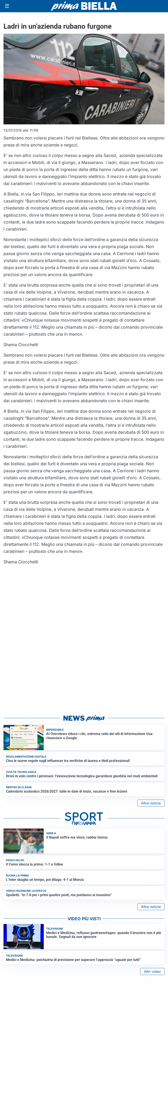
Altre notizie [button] (151, 803)
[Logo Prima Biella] (84, 6)
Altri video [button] (152, 971)
